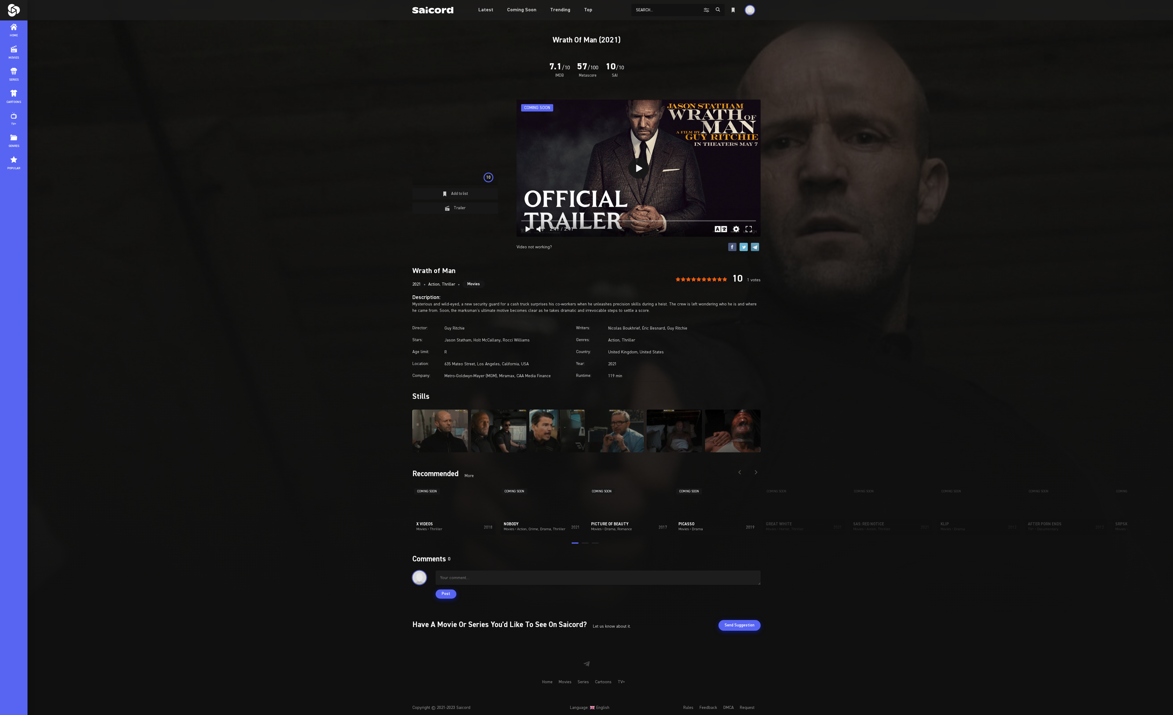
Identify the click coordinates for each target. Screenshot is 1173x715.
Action (434, 284)
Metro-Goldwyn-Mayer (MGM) (470, 376)
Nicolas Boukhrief (624, 328)
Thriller (448, 284)
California (510, 364)
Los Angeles (488, 364)
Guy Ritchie (454, 328)
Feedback (708, 708)
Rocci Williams (516, 340)
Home (547, 682)
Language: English (589, 708)
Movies (473, 284)
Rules (688, 708)
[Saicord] (13, 10)
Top (588, 10)
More (469, 476)
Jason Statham (457, 340)
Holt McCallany (487, 340)
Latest (485, 10)
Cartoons (603, 682)
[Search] (717, 9)
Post (446, 594)
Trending (560, 10)
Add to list (459, 194)
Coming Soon (521, 10)
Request (747, 708)
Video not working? (534, 247)
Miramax (506, 376)
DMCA (728, 708)
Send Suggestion (740, 625)
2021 (416, 284)
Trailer (459, 208)
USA (525, 364)
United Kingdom (623, 352)
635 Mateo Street (459, 364)
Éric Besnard (653, 328)
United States (652, 352)
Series (583, 682)
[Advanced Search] (707, 10)
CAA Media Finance (534, 376)
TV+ (621, 682)
